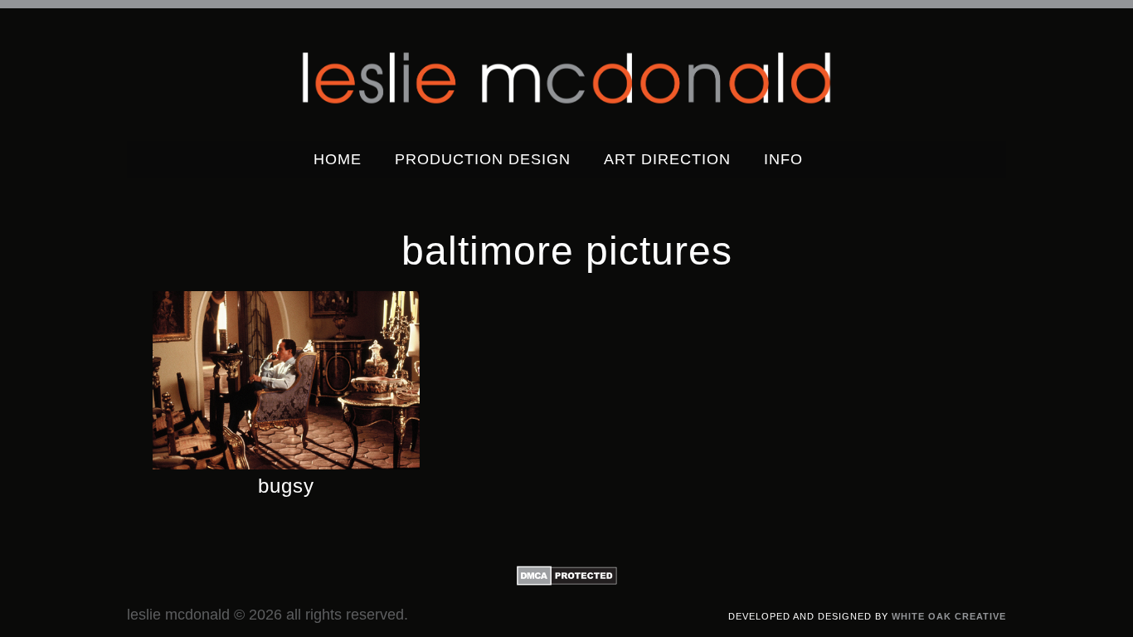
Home (338, 159)
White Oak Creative (949, 616)
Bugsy (286, 485)
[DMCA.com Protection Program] (567, 581)
